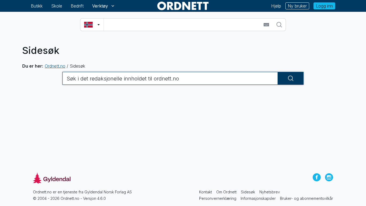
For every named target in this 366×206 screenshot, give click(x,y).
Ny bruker (297, 6)
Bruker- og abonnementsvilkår (306, 198)
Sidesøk (248, 192)
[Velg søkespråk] (91, 24)
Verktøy (100, 6)
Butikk (37, 6)
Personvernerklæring (217, 198)
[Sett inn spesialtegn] (266, 24)
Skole (56, 6)
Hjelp (276, 6)
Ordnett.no (55, 66)
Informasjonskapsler (258, 198)
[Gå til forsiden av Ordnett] (183, 6)
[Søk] (279, 24)
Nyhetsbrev (269, 192)
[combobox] (183, 25)
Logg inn (324, 6)
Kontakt (205, 192)
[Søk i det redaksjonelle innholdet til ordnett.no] (291, 78)
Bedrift (77, 6)
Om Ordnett (226, 192)
